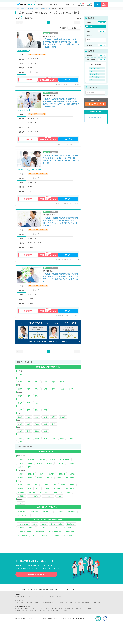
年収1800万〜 (71, 511)
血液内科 (20, 467)
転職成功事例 (86, 602)
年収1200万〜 (34, 511)
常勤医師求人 (37, 8)
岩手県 (28, 382)
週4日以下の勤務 (94, 74)
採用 (65, 618)
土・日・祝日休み (43, 527)
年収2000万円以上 (23, 515)
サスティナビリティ (58, 618)
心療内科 (39, 463)
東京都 (62, 389)
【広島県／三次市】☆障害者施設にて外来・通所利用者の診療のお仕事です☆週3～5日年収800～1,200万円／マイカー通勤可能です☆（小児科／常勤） (61, 43)
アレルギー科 (60, 463)
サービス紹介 (19, 602)
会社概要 (44, 618)
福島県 (62, 382)
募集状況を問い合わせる (48, 80)
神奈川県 (71, 389)
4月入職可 (55, 527)
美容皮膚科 (32, 492)
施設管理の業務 (40, 531)
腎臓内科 (20, 463)
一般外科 (20, 474)
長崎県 (37, 438)
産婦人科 (20, 488)
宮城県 (37, 382)
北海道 (20, 375)
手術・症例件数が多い (69, 527)
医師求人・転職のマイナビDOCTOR (24, 8)
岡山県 (37, 424)
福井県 (37, 403)
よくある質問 (91, 0)
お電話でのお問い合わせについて (101, 0)
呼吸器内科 (42, 459)
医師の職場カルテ (44, 610)
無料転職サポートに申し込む (36, 574)
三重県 (45, 410)
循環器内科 (31, 459)
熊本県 (45, 438)
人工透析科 (46, 488)
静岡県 (28, 410)
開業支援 (71, 589)
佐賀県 (28, 438)
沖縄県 (20, 442)
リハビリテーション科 (71, 488)
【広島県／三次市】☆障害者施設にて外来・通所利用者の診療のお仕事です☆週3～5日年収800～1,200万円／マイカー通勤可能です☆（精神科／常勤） (61, 102)
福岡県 (20, 438)
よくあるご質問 (95, 602)
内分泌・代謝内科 (64, 459)
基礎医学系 (21, 496)
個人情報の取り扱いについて (40, 589)
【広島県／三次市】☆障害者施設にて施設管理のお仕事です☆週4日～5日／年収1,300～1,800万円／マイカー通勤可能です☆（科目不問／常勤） (61, 159)
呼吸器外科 (62, 474)
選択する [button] (102, 22)
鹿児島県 (71, 438)
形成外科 (30, 477)
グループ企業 (71, 618)
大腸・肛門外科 (70, 477)
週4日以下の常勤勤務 (56, 524)
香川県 (28, 431)
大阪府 (37, 417)
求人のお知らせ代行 (31, 610)
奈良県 (53, 417)
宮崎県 (62, 438)
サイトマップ (62, 589)
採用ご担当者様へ (19, 589)
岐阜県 (20, 410)
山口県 (53, 424)
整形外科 (51, 474)
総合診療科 (21, 492)
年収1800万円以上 (23, 524)
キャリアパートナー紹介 (66, 602)
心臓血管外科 (73, 474)
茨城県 (20, 389)
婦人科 (29, 488)
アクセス (50, 618)
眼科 (36, 484)
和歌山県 (62, 417)
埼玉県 (45, 389)
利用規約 (29, 589)
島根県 (28, 424)
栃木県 (28, 389)
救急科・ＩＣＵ (58, 492)
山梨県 (28, 396)
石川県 (28, 403)
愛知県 (37, 410)
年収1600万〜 (59, 511)
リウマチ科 (71, 463)
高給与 (35, 524)
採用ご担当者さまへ (78, 0)
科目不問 (20, 503)
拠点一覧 (85, 0)
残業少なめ (93, 80)
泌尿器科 (39, 477)
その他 (59, 496)
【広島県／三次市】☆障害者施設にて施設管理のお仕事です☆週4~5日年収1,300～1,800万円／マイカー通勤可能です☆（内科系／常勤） (61, 278)
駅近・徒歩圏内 (22, 535)
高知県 (45, 431)
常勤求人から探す (20, 596)
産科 (37, 488)
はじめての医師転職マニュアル (49, 602)
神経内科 (30, 463)
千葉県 (53, 389)
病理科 (69, 492)
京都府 (28, 417)
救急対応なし (70, 524)
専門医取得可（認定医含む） (26, 527)
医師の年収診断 (19, 610)
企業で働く (45, 535)
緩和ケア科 (57, 488)
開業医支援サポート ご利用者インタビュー (63, 610)
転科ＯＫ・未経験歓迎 (55, 531)
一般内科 (20, 459)
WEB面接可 (56, 535)
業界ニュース (80, 608)
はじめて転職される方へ (32, 602)
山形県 (53, 382)
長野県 (37, 396)
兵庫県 (45, 417)
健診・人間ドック (44, 492)
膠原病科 (30, 467)
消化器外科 (31, 474)
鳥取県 (20, 424)
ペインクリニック (48, 496)
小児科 (28, 484)
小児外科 (59, 477)
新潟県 (20, 396)
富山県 (20, 403)
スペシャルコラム (69, 608)
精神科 (20, 484)
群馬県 (37, 389)
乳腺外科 (20, 477)
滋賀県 (20, 417)
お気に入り (29, 80)
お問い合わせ (53, 589)
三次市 (48, 8)
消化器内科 (52, 459)
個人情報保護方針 (80, 618)
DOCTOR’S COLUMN (31, 608)
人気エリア (34, 535)
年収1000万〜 (22, 511)
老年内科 (49, 463)
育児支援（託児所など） (24, 531)
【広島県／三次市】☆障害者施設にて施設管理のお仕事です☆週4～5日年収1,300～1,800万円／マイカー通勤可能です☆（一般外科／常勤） (61, 222)
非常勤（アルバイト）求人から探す (37, 596)
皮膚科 (55, 484)
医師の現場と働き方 (56, 608)
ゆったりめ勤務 (70, 531)
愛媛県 (37, 431)
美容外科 (49, 477)
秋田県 (45, 382)
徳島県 (20, 431)
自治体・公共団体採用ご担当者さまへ (66, 0)
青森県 (20, 382)
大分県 (53, 438)
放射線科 (72, 484)
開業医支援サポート (91, 608)
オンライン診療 (68, 535)
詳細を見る (68, 79)
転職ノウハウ (19, 608)
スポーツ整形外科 (33, 496)
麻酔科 (63, 484)
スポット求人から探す (55, 596)
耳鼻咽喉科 (45, 484)
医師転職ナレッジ (44, 608)
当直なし (44, 524)
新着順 (74, 28)
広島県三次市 (92, 26)
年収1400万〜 (47, 511)
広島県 (43, 8)
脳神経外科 (42, 474)
